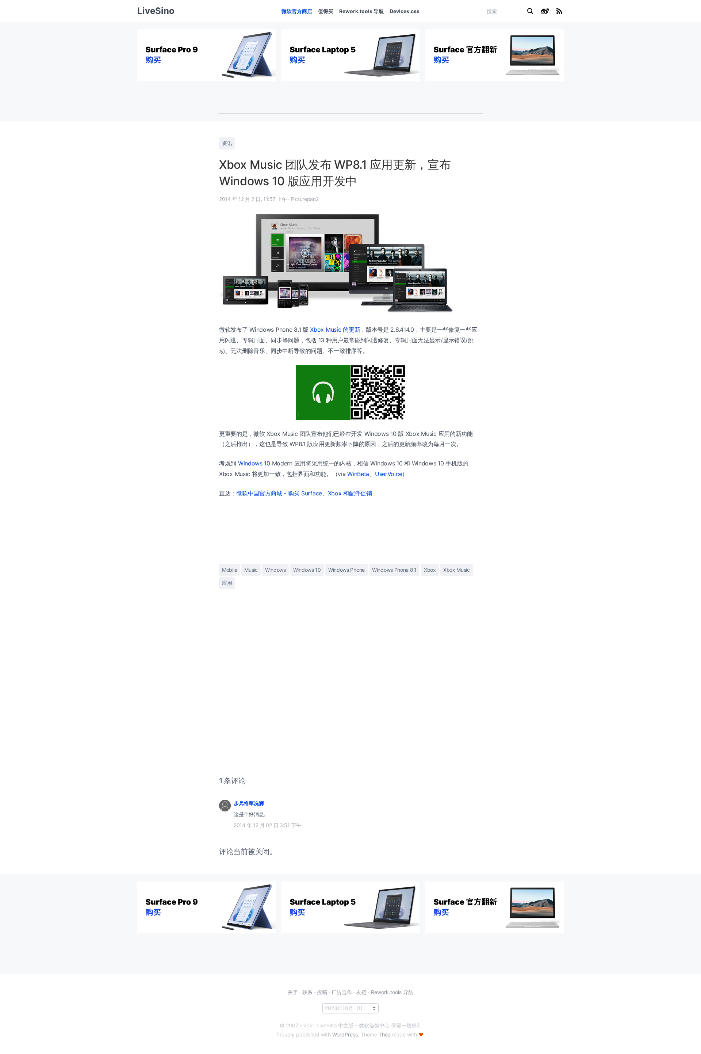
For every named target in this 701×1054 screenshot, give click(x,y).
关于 (293, 992)
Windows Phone (346, 570)
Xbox (430, 570)
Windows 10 (254, 463)
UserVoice (388, 473)
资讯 (227, 143)
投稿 (322, 992)
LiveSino (156, 10)
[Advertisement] (350, 97)
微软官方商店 (296, 11)
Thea (385, 1034)
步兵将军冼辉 (249, 803)
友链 (361, 992)
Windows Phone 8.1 (394, 570)
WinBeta (358, 473)
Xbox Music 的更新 (335, 329)
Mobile (229, 570)
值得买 (325, 11)
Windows (275, 570)
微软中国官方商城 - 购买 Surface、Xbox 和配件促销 (304, 493)
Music (251, 570)
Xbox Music (456, 570)
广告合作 (342, 992)
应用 (227, 583)
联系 (307, 992)
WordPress (345, 1034)
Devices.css (405, 11)
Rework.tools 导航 (361, 11)
